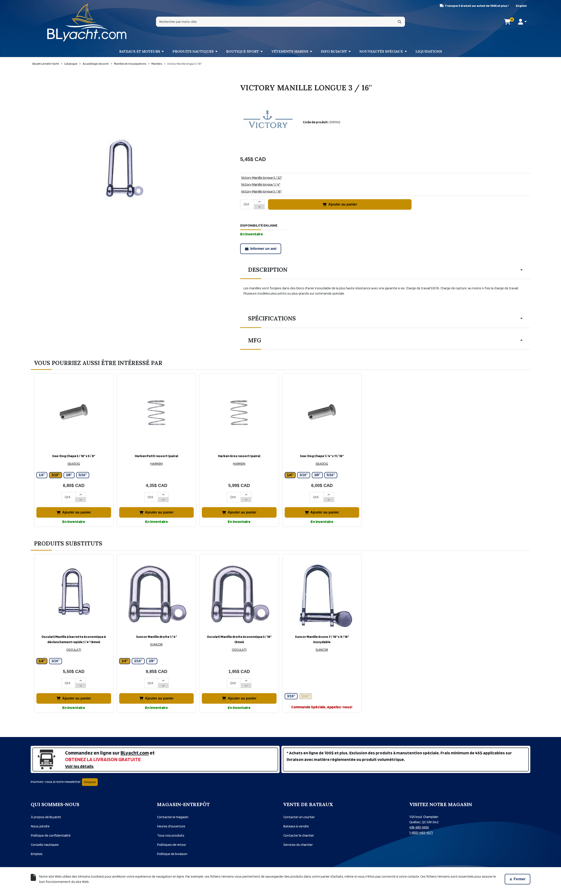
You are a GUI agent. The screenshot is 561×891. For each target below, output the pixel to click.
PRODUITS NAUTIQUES (193, 51)
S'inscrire (90, 782)
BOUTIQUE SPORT (242, 51)
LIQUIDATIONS (428, 51)
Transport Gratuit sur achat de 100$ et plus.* (477, 5)
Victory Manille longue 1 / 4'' (260, 184)
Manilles (156, 63)
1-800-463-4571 (421, 832)
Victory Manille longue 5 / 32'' (261, 177)
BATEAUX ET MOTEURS (139, 51)
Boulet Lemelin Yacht (45, 63)
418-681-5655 (419, 827)
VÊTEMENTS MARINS (289, 51)
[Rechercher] (399, 22)
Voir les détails (79, 766)
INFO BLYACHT (334, 51)
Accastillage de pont (96, 63)
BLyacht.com (135, 753)
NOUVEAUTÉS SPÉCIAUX (381, 51)
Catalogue (70, 63)
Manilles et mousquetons (130, 63)
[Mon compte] (522, 21)
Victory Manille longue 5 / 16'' (261, 191)
